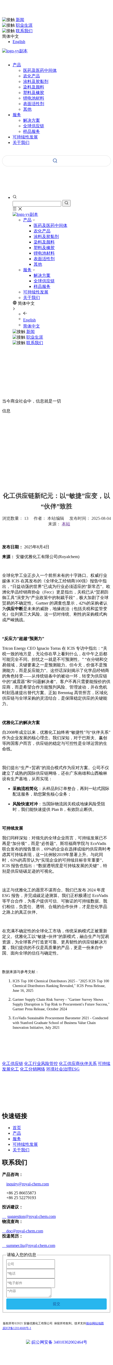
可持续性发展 (35, 292)
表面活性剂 (33, 103)
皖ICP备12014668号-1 (16, 1328)
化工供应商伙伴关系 (78, 1063)
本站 (66, 524)
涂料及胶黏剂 (35, 81)
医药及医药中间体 (40, 70)
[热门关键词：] (55, 161)
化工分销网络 (32, 1069)
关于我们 (31, 297)
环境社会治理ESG (63, 1069)
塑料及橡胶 (33, 92)
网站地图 (98, 1323)
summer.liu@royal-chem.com (28, 1245)
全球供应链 (33, 126)
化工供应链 (12, 1063)
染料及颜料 (33, 87)
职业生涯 (24, 25)
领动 (89, 1323)
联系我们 (24, 31)
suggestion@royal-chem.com (31, 1216)
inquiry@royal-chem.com (27, 1184)
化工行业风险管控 (41, 1063)
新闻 (20, 19)
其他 (27, 109)
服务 (27, 270)
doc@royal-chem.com (22, 1231)
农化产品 (31, 76)
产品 (27, 220)
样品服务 (31, 131)
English (19, 41)
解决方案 (31, 120)
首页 (17, 1127)
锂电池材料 (33, 98)
